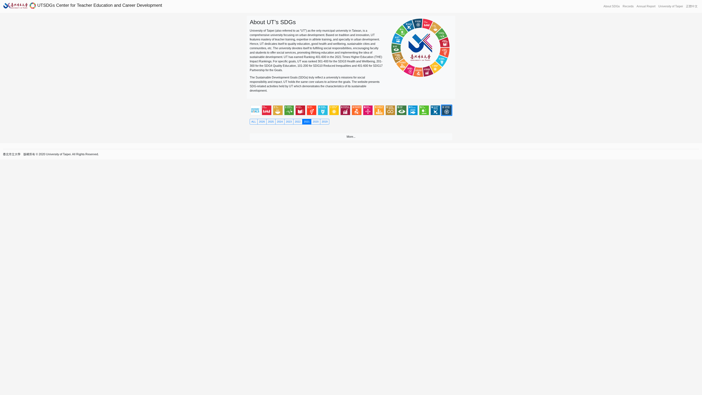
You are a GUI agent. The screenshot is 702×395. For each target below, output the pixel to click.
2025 (271, 121)
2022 (298, 121)
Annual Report (646, 6)
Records (628, 6)
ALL (253, 121)
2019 (325, 121)
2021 (307, 121)
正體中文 (692, 6)
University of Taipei (670, 6)
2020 (316, 121)
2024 (280, 121)
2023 (289, 121)
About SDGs (611, 6)
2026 (262, 121)
